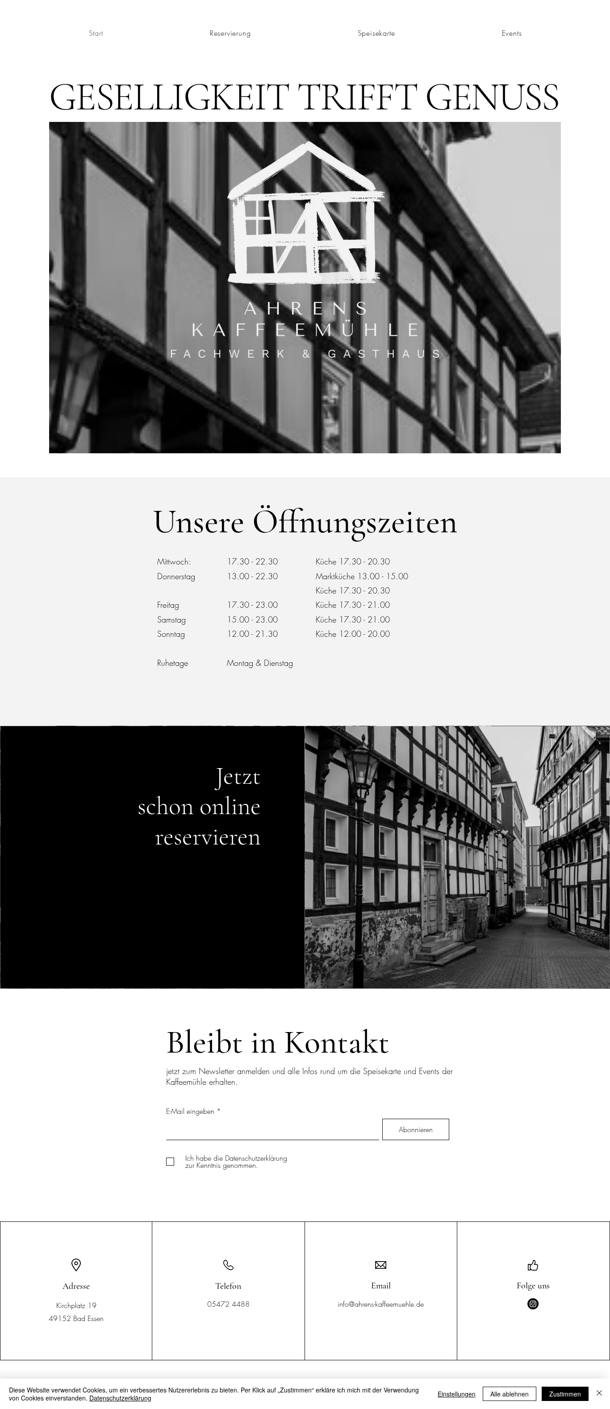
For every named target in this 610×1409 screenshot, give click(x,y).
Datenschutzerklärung (120, 1397)
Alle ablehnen (509, 1393)
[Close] (599, 1394)
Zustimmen (565, 1393)
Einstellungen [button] (457, 1393)
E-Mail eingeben (190, 1111)
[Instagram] (533, 1303)
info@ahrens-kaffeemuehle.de (381, 1304)
